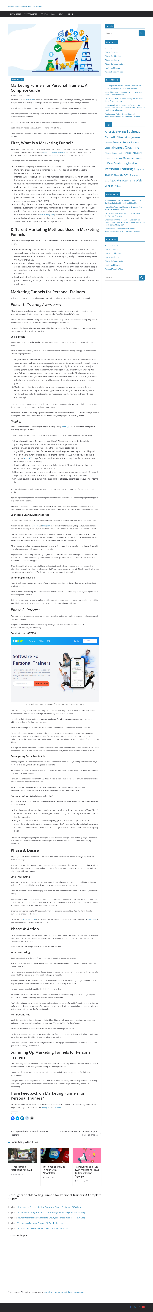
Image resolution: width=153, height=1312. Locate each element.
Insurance (138, 158)
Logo (111, 163)
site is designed (47, 214)
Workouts (111, 186)
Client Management (129, 137)
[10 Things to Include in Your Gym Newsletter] (55, 1149)
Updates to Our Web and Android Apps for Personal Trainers (79, 1133)
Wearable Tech (129, 181)
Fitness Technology (111, 158)
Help (60, 14)
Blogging (65, 427)
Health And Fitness (112, 68)
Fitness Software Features (115, 64)
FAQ (53, 14)
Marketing (121, 163)
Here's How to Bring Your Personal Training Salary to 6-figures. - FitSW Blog (51, 1212)
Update (107, 181)
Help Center (130, 158)
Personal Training (119, 169)
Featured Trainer (121, 142)
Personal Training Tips (114, 72)
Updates (116, 180)
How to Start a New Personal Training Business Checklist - (43, 1228)
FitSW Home (15, 14)
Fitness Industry (132, 153)
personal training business (54, 152)
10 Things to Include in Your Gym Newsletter (54, 1170)
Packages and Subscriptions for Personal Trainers (29, 1133)
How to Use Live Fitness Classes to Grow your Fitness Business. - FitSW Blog (51, 1217)
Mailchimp (92, 919)
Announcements (111, 48)
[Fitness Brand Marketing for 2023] (22, 1149)
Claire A (27, 95)
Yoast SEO (27, 458)
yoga (119, 186)
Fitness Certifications (113, 56)
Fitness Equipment (113, 153)
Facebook (34, 526)
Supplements (136, 175)
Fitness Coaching (126, 147)
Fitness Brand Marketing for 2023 (21, 1168)
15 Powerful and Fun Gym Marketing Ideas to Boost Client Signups (87, 1171)
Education (108, 143)
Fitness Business (111, 52)
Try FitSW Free (31, 14)
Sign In (70, 14)
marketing (30, 100)
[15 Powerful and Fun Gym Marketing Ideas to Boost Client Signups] (87, 1149)
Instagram (46, 526)
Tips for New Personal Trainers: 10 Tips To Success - (40, 1223)
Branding (121, 131)
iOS (107, 163)
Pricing (44, 14)
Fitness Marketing (17, 80)
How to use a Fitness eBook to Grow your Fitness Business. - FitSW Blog (49, 1207)
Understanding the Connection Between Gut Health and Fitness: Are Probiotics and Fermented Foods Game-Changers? (125, 107)
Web (139, 180)
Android (110, 131)
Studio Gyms (123, 175)
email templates (29, 919)
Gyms (122, 158)
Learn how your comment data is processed (63, 1292)
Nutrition (133, 163)
